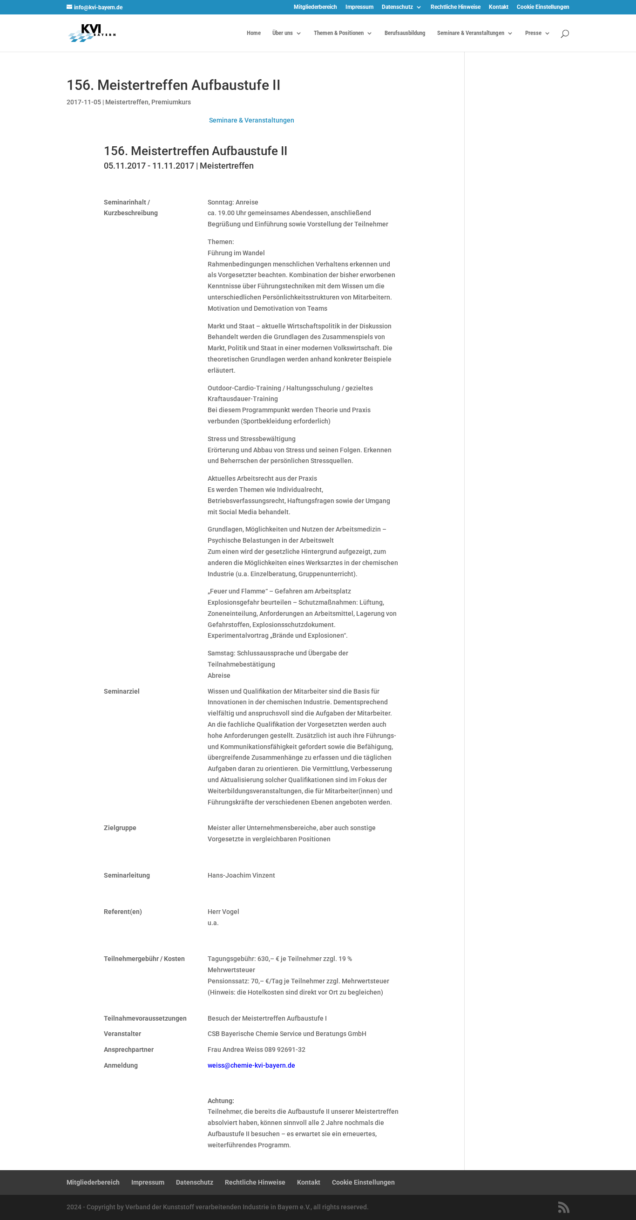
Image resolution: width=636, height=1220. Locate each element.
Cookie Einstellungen (543, 7)
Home (254, 33)
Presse (533, 33)
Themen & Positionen (339, 33)
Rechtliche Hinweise (455, 7)
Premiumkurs (171, 102)
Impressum (359, 7)
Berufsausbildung (405, 33)
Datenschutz (397, 7)
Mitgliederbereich (315, 7)
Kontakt (498, 7)
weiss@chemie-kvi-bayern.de (251, 1065)
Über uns (282, 33)
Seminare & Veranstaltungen (470, 33)
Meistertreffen (127, 102)
